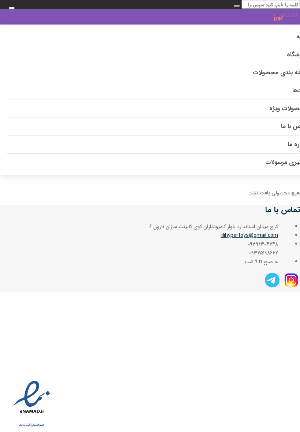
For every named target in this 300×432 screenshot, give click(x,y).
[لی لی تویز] (270, 17)
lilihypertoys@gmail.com (249, 235)
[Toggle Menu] (12, 8)
